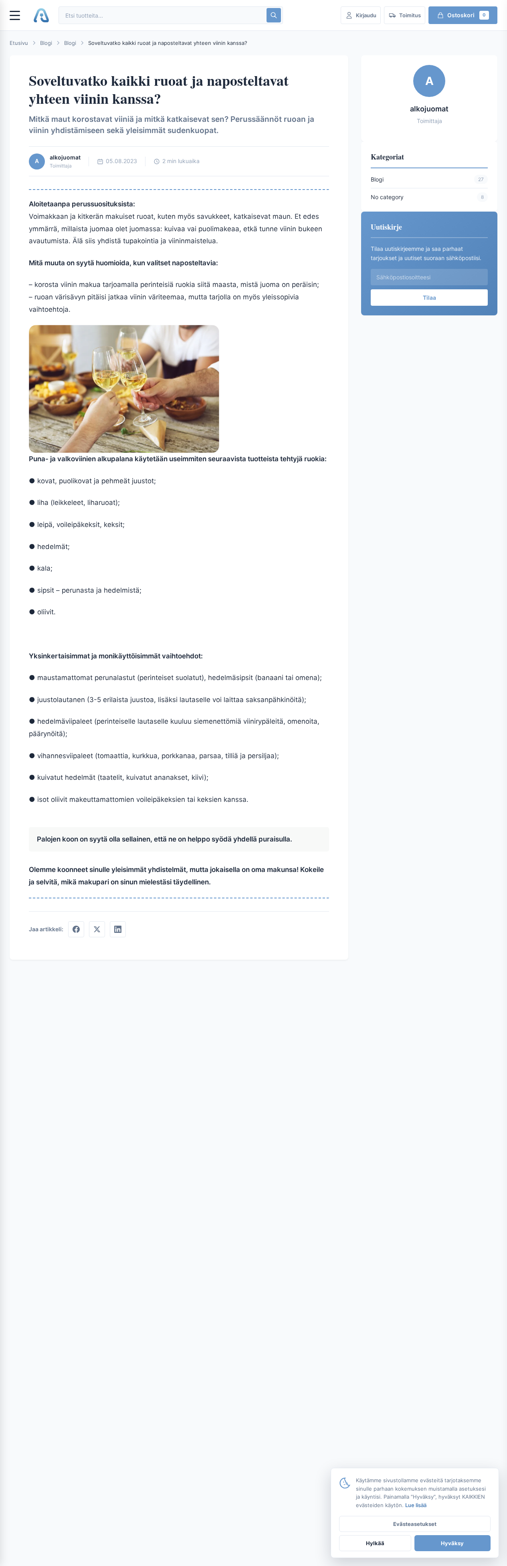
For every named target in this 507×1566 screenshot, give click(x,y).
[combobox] (162, 15)
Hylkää (375, 1543)
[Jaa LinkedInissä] (118, 929)
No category (387, 196)
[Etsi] (274, 15)
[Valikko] (18, 15)
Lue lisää (415, 1505)
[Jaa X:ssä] (97, 929)
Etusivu (19, 43)
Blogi (46, 43)
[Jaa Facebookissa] (76, 929)
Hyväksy (452, 1543)
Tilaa (429, 297)
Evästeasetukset (414, 1524)
